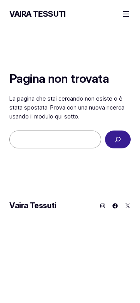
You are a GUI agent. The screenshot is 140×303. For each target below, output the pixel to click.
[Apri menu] (126, 14)
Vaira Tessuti (37, 14)
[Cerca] (118, 140)
